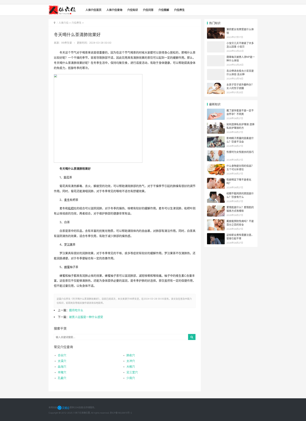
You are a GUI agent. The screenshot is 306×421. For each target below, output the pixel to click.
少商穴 (130, 378)
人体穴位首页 (93, 10)
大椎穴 (130, 366)
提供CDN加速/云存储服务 (82, 407)
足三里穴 (132, 372)
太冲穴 (130, 361)
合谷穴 (62, 355)
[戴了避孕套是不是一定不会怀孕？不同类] (216, 110)
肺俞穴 (130, 355)
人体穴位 (64, 22)
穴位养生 (179, 10)
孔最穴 (62, 378)
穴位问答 (148, 10)
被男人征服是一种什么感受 (86, 317)
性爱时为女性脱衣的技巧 (240, 151)
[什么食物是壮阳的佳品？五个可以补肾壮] (216, 166)
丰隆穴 (62, 372)
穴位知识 (132, 10)
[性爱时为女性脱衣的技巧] (216, 152)
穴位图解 (163, 10)
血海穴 (62, 366)
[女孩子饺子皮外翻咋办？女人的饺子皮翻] (216, 85)
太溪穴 (62, 361)
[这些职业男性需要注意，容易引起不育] (216, 235)
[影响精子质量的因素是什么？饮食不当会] (216, 138)
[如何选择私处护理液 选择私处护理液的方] (216, 124)
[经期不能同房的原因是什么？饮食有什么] (216, 193)
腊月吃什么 (76, 310)
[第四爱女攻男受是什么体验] (216, 29)
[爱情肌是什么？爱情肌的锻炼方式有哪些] (216, 207)
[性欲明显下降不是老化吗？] (216, 180)
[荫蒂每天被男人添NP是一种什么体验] (216, 57)
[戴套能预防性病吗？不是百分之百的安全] (216, 221)
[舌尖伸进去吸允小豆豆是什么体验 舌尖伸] (216, 71)
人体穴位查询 (114, 10)
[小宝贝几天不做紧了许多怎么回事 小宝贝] (216, 43)
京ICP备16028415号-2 (121, 412)
